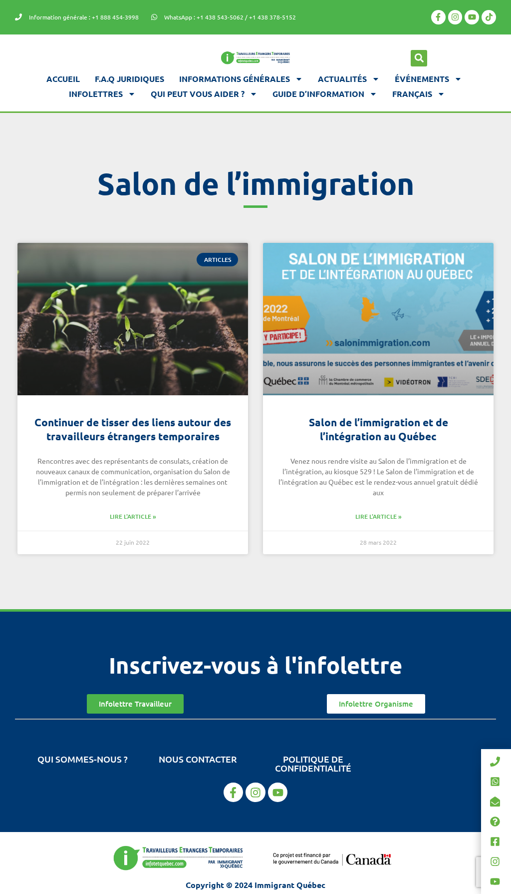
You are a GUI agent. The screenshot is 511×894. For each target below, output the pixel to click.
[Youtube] (472, 17)
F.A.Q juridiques (129, 78)
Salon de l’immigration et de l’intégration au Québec (378, 429)
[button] (419, 58)
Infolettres (96, 93)
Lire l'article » (133, 516)
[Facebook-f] (438, 17)
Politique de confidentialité (313, 763)
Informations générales (234, 78)
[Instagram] (455, 17)
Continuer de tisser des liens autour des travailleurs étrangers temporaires (132, 429)
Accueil (63, 78)
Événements (422, 78)
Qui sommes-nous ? (82, 759)
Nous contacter (198, 759)
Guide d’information (318, 93)
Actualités (342, 78)
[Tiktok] (489, 17)
